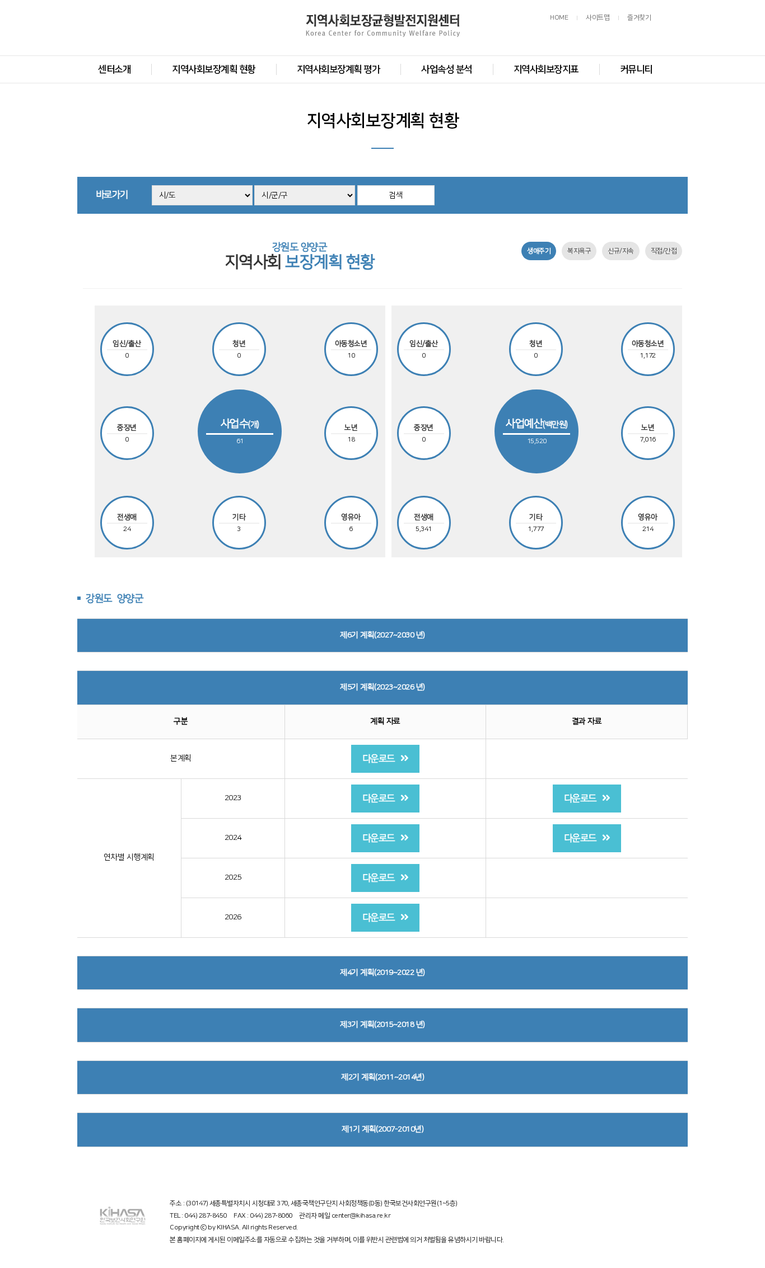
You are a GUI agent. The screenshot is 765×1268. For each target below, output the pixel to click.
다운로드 (378, 759)
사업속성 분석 (446, 69)
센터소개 (114, 69)
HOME (559, 17)
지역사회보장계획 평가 (338, 69)
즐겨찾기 (639, 17)
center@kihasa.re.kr (361, 1215)
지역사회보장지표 (546, 69)
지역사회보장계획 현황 (213, 69)
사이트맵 (597, 17)
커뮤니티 (636, 69)
